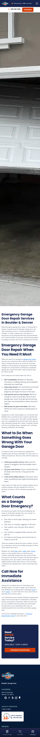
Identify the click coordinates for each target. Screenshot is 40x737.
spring (33, 551)
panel (33, 590)
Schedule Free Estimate (20, 650)
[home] (5, 3)
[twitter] (19, 698)
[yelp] (12, 698)
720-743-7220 (15, 9)
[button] (36, 3)
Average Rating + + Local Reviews (23, 3)
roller (16, 551)
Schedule (28, 10)
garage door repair (29, 359)
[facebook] (9, 698)
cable (24, 551)
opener (7, 592)
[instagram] (16, 698)
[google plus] (5, 698)
